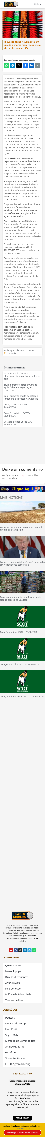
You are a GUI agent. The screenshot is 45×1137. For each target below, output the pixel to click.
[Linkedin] (25, 950)
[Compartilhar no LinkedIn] (31, 65)
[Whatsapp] (34, 950)
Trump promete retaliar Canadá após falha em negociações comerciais (20, 387)
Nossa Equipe (13, 971)
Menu (38, 4)
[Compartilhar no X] (19, 65)
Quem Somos (13, 965)
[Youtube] (11, 950)
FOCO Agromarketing (17, 1064)
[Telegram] (30, 950)
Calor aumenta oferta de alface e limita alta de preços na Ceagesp (21, 397)
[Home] (11, 4)
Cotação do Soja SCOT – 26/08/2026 (16, 406)
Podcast (10, 1017)
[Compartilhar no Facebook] (25, 65)
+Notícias (10, 1052)
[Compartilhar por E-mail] (37, 65)
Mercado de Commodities (20, 1040)
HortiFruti (11, 1029)
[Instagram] (20, 950)
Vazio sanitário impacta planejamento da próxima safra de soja (22, 376)
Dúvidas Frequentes (16, 977)
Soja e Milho (12, 1035)
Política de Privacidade (18, 994)
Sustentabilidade (15, 1058)
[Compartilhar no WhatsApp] (6, 65)
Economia (11, 353)
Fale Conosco (13, 988)
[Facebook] (16, 950)
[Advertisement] (22, 445)
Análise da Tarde (14, 1046)
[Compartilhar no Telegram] (12, 65)
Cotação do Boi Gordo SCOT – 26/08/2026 (19, 423)
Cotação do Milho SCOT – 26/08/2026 (17, 414)
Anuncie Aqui (12, 982)
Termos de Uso (14, 1000)
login (24, 475)
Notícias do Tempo (16, 1023)
